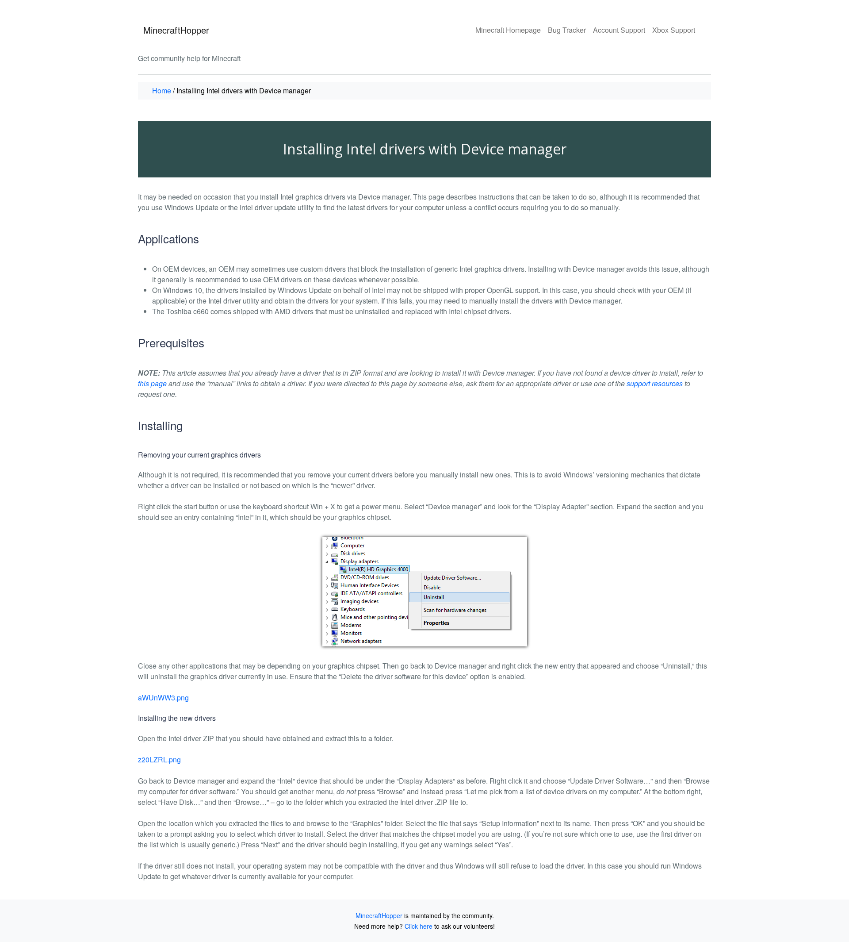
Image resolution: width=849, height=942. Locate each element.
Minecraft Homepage (508, 30)
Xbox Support (673, 30)
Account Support (619, 30)
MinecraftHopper (176, 29)
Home (161, 90)
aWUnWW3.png (163, 697)
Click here (418, 926)
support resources (655, 383)
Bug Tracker (567, 30)
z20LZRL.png (159, 759)
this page (152, 383)
